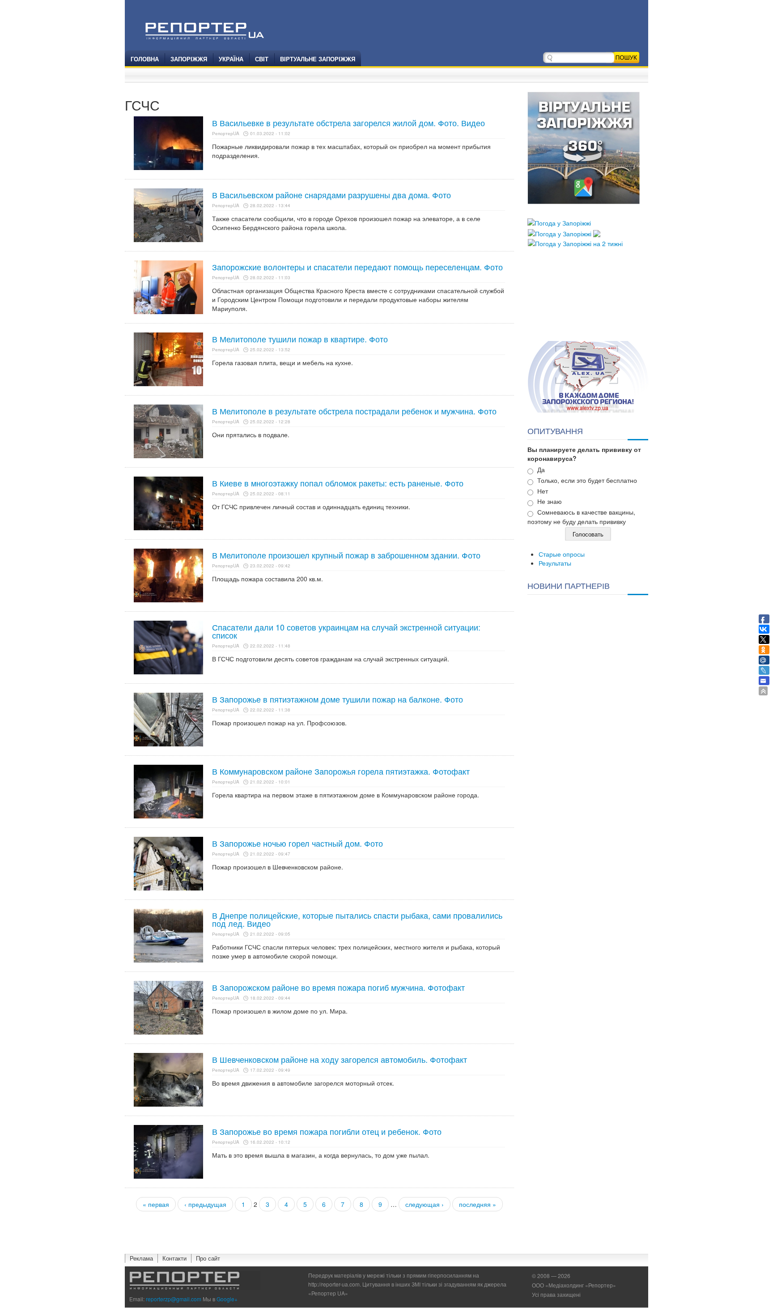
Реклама (141, 1258)
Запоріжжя (188, 59)
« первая (156, 1204)
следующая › (424, 1204)
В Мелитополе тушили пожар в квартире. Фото (300, 339)
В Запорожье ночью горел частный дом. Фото (297, 843)
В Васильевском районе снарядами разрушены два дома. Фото (331, 194)
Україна (231, 59)
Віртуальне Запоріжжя (317, 59)
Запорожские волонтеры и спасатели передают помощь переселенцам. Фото (357, 267)
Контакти (174, 1258)
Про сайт (208, 1258)
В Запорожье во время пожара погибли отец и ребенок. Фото (327, 1131)
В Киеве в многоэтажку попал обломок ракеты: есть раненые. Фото (337, 483)
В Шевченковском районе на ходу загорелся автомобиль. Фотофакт (339, 1059)
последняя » (477, 1204)
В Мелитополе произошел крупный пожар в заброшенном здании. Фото (346, 555)
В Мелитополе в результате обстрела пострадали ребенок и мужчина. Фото (354, 411)
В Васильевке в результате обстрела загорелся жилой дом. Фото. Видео (348, 122)
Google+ (227, 1299)
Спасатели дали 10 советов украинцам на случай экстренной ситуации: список (346, 631)
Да (541, 469)
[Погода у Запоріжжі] (559, 221)
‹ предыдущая (205, 1204)
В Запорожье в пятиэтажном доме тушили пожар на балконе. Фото (337, 699)
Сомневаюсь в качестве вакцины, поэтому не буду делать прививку (581, 516)
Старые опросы (562, 554)
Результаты (555, 562)
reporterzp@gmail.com (173, 1299)
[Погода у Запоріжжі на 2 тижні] (575, 242)
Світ (261, 59)
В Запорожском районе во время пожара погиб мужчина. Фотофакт (338, 987)
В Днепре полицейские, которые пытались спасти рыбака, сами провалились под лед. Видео (357, 919)
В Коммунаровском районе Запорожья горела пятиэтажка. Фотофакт (341, 771)
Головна (145, 59)
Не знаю (549, 501)
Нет (542, 490)
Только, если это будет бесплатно (587, 480)
